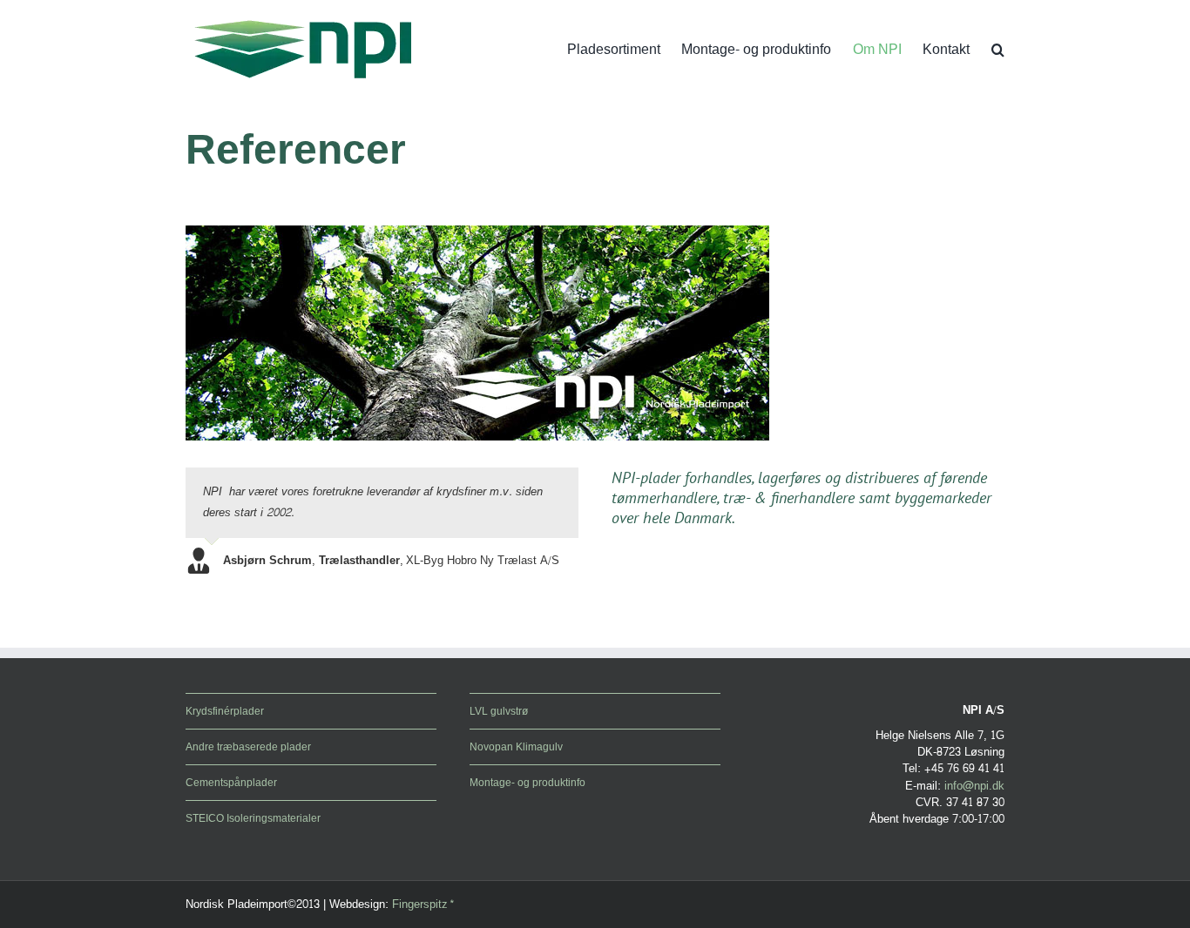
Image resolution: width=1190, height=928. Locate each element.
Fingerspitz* (423, 904)
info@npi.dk (974, 786)
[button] (997, 49)
